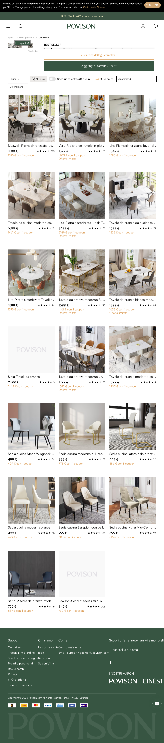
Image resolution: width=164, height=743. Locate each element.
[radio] (38, 151)
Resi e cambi (16, 668)
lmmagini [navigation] (22, 43)
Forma (13, 78)
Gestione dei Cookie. (94, 7)
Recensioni (45, 658)
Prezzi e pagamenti (20, 663)
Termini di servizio (20, 685)
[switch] (52, 79)
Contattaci (14, 647)
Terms (66, 697)
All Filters (40, 78)
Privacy (13, 674)
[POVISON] (123, 681)
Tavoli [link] (10, 37)
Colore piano (16, 86)
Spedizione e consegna (23, 658)
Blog (41, 652)
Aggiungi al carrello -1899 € (99, 66)
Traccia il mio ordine (21, 652)
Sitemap (84, 697)
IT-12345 (96, 79)
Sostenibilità (46, 663)
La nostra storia (48, 647)
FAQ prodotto (17, 679)
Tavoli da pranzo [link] (24, 37)
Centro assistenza (69, 647)
